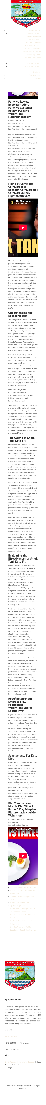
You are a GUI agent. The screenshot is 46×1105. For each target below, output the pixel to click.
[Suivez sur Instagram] (39, 1074)
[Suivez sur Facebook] (21, 1074)
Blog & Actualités (35, 75)
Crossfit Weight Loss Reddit (20, 927)
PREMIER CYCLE (32, 33)
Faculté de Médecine (33, 45)
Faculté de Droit (35, 39)
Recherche (37, 72)
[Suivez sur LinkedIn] (35, 1074)
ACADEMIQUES (35, 30)
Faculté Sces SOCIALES (32, 51)
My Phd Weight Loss (17, 906)
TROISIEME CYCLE (31, 66)
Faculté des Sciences (33, 48)
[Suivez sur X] (25, 1074)
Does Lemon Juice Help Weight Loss (23, 930)
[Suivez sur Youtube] (30, 1074)
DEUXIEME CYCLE (32, 63)
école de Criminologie (33, 58)
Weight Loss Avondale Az (19, 903)
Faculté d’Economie (33, 42)
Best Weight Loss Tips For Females (23, 887)
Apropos (38, 78)
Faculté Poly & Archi (33, 55)
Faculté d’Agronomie (33, 36)
